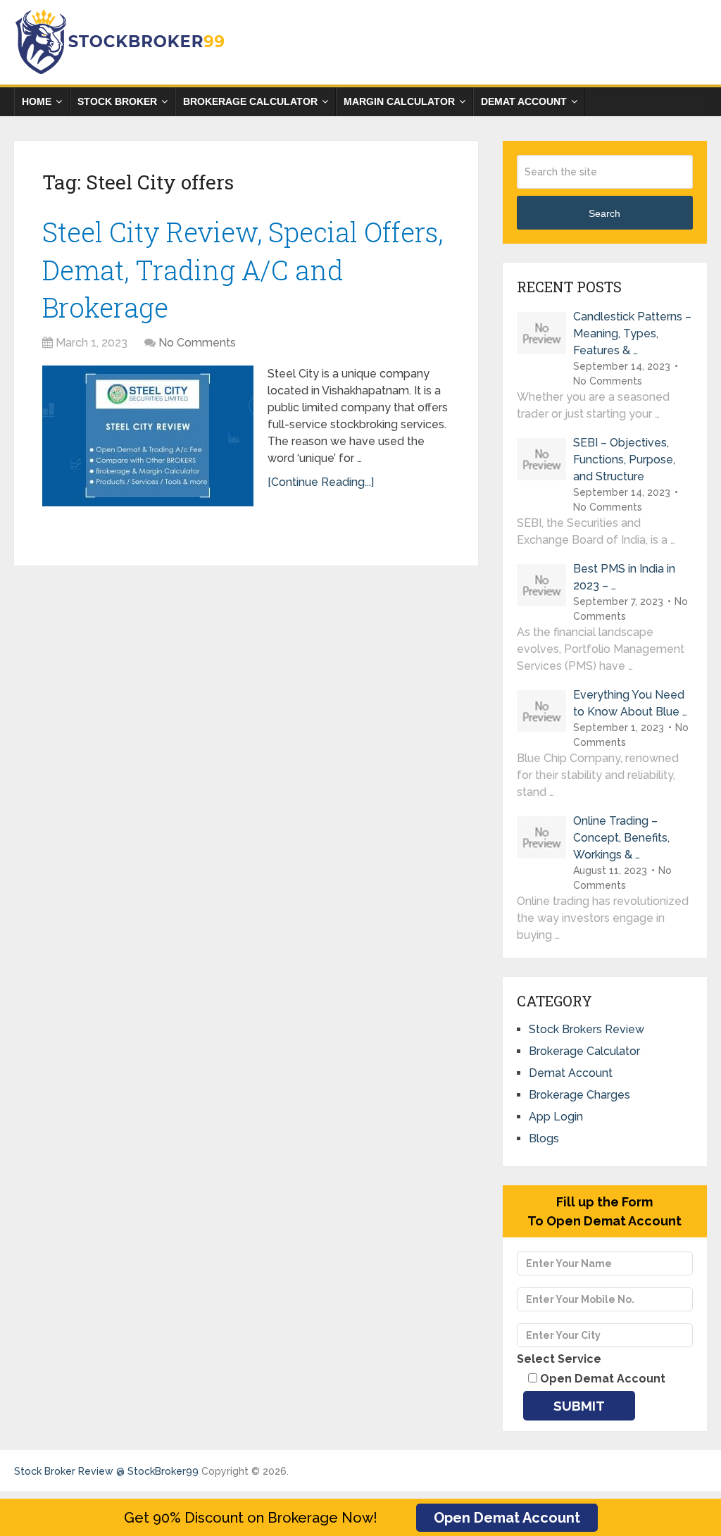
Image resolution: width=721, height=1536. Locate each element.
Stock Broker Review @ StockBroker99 (106, 1471)
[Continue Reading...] (321, 482)
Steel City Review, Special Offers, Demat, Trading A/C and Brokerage (242, 269)
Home (36, 101)
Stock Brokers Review (586, 1029)
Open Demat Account (507, 1517)
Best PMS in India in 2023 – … (624, 577)
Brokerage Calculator (250, 101)
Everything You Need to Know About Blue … (630, 703)
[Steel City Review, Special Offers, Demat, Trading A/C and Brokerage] (147, 436)
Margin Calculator (399, 101)
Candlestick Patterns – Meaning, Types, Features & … (632, 333)
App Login (556, 1116)
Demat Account (524, 101)
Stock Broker (117, 101)
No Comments (197, 342)
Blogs (544, 1138)
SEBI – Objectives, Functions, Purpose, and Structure (624, 459)
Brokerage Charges (579, 1094)
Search (604, 213)
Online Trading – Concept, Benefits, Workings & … (621, 837)
